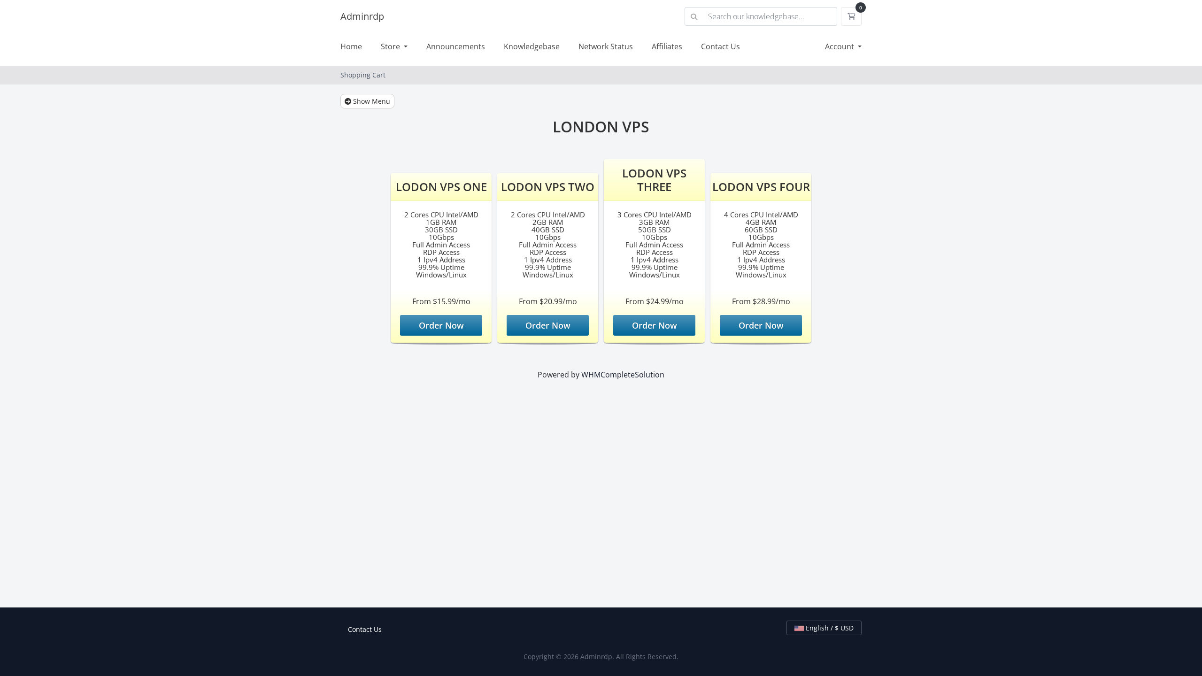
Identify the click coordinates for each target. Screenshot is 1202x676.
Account (840, 46)
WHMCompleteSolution (622, 374)
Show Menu (370, 101)
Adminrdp (362, 16)
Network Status (605, 46)
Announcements (455, 46)
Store (391, 46)
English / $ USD (829, 627)
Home (351, 46)
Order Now (441, 325)
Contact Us (720, 46)
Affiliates (667, 46)
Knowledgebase (532, 46)
